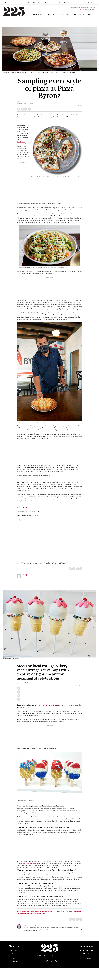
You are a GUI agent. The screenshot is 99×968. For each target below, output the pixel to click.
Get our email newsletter (88, 9)
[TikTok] (52, 961)
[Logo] (14, 11)
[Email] (29, 109)
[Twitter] (91, 2)
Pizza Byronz (21, 142)
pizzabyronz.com (22, 507)
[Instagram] (88, 2)
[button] (12, 2)
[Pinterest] (25, 109)
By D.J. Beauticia (28, 575)
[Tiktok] (94, 2)
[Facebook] (85, 2)
